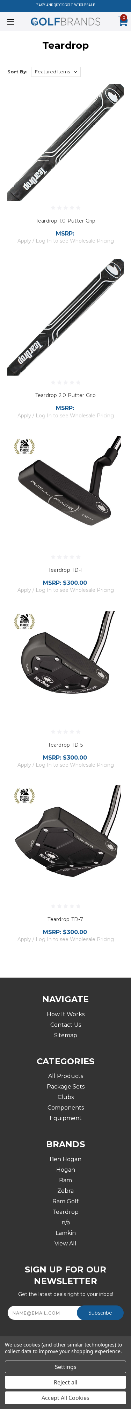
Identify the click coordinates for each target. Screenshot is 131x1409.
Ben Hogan (65, 1159)
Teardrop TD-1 (65, 570)
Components (66, 1107)
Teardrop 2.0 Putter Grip (65, 395)
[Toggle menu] (19, 21)
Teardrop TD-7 (65, 919)
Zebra (65, 1191)
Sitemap (65, 1035)
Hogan (65, 1169)
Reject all (65, 1382)
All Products (65, 1076)
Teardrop (65, 1212)
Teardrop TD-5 (65, 745)
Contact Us (65, 1024)
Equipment (66, 1118)
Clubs (66, 1097)
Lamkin (66, 1233)
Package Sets (66, 1086)
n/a (65, 1222)
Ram (65, 1180)
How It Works (66, 1014)
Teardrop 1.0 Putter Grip (66, 221)
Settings (66, 1367)
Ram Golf (65, 1201)
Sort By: (17, 71)
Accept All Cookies (65, 1398)
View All (65, 1243)
